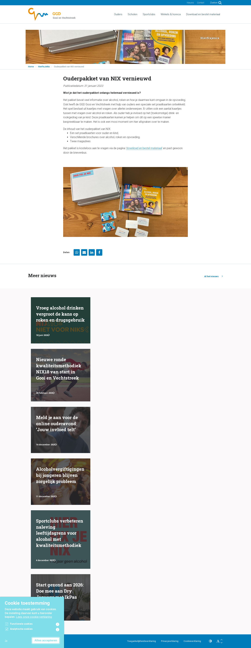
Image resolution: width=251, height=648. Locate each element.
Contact (200, 2)
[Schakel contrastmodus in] (210, 641)
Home (31, 66)
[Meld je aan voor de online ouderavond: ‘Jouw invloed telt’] (60, 430)
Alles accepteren (45, 640)
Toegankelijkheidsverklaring (141, 641)
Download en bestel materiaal (203, 14)
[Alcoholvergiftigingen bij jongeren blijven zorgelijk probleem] (60, 481)
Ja (6, 640)
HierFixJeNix (44, 66)
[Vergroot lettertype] (221, 639)
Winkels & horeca (171, 14)
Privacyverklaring (169, 641)
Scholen (132, 14)
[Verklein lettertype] (221, 642)
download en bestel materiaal (144, 148)
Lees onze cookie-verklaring (34, 617)
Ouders (118, 14)
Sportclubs (149, 14)
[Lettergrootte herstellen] (218, 641)
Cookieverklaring (192, 641)
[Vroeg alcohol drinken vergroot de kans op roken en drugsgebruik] (60, 320)
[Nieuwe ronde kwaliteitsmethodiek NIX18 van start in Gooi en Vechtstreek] (60, 375)
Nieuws (190, 2)
